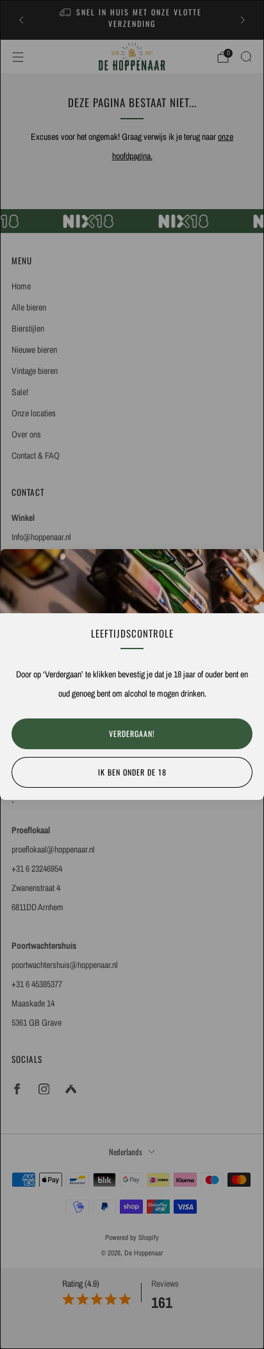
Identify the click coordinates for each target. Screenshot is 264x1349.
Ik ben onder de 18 (132, 772)
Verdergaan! (132, 733)
